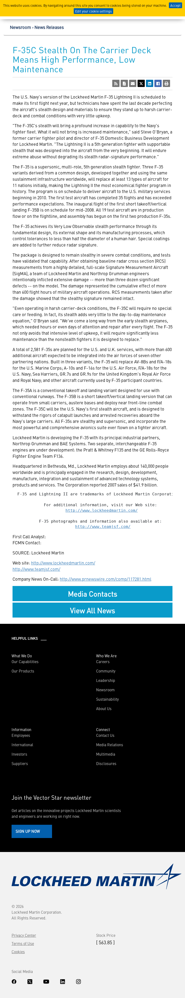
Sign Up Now (28, 831)
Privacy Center (24, 935)
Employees (21, 735)
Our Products (23, 670)
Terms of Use (23, 943)
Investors (19, 754)
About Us (104, 708)
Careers (103, 661)
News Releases (49, 27)
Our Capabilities (25, 661)
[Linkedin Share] (149, 83)
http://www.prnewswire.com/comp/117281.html (105, 579)
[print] (166, 83)
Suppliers (20, 763)
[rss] (115, 83)
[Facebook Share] (158, 83)
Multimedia (105, 754)
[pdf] (124, 83)
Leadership (105, 680)
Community (105, 670)
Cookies (18, 951)
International (22, 744)
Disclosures (106, 763)
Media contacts (92, 593)
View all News (92, 610)
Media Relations (109, 744)
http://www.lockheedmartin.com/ (102, 510)
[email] (132, 83)
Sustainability (107, 699)
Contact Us (105, 735)
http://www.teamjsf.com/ (103, 526)
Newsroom (20, 27)
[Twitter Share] (141, 83)
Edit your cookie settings (93, 11)
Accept (175, 5)
